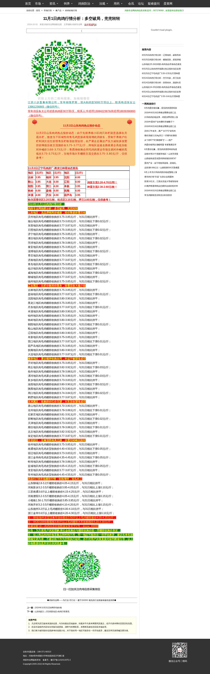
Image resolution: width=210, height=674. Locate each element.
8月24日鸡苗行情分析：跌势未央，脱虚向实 (161, 82)
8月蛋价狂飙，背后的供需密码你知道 (160, 149)
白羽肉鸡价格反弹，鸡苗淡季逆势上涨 (161, 117)
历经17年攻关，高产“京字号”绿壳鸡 (160, 131)
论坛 (141, 3)
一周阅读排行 (149, 103)
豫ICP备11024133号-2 (61, 660)
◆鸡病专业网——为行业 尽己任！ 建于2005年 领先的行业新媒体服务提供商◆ (81, 600)
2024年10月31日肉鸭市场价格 (48, 607)
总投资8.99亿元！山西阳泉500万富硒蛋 (161, 167)
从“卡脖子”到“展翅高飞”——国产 (158, 140)
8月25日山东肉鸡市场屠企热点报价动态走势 (161, 69)
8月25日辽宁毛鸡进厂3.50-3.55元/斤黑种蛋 (161, 73)
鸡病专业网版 (29, 660)
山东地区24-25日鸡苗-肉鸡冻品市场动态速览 (161, 87)
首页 (28, 3)
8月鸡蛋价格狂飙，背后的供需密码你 (160, 108)
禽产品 (58, 10)
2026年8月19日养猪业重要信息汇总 (160, 112)
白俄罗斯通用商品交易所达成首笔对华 (161, 186)
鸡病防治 (84, 3)
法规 (102, 3)
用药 (117, 3)
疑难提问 (154, 3)
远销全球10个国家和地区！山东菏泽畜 (161, 154)
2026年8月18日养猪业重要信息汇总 (160, 126)
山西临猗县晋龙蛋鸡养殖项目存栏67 (160, 158)
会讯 (131, 3)
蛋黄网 (168, 3)
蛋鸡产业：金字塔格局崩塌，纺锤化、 (161, 163)
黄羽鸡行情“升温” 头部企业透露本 (159, 177)
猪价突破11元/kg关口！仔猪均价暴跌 (160, 135)
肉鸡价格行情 (71, 10)
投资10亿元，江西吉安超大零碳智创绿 (161, 181)
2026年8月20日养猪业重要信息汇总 (160, 190)
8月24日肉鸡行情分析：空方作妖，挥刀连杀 (161, 78)
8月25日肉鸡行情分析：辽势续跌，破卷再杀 (161, 55)
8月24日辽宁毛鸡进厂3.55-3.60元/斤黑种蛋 (161, 96)
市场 (38, 3)
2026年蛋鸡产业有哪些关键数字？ (159, 122)
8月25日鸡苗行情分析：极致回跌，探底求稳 (161, 60)
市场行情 (48, 10)
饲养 (67, 3)
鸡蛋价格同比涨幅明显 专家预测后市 (160, 145)
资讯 (52, 3)
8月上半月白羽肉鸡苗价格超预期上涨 (160, 172)
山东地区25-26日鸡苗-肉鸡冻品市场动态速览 (161, 64)
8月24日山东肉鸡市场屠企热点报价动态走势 (161, 92)
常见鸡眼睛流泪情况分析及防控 (158, 195)
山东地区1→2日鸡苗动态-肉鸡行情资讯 (52, 611)
